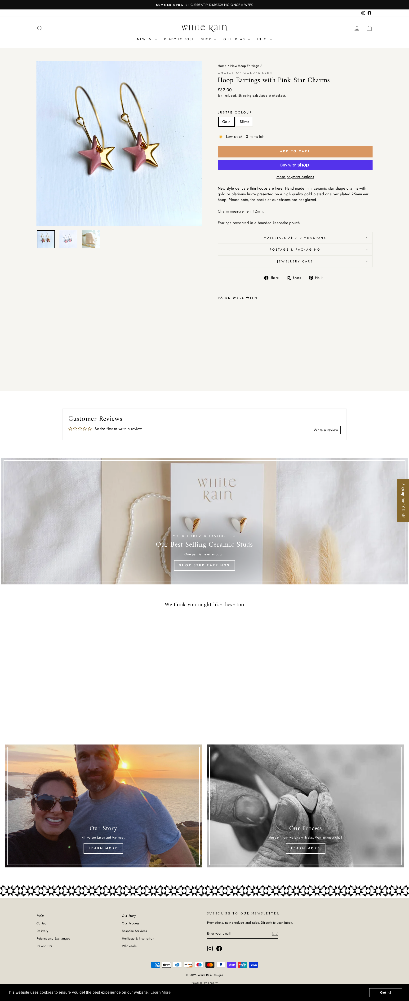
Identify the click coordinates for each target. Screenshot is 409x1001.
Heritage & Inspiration (138, 938)
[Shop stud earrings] (204, 521)
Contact (41, 923)
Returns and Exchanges (53, 938)
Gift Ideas (235, 39)
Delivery (42, 930)
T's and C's (44, 946)
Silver (244, 121)
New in (145, 39)
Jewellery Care (295, 261)
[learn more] (103, 805)
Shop (207, 39)
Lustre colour (235, 112)
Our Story (129, 915)
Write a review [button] (326, 430)
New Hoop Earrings (244, 65)
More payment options (295, 176)
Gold (226, 121)
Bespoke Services (134, 930)
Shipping (245, 95)
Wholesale (129, 946)
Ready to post (179, 39)
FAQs (40, 915)
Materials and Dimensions (295, 237)
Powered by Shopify (204, 983)
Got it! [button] (385, 992)
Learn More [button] (161, 992)
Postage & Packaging (295, 249)
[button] (403, 500)
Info (262, 39)
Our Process (130, 923)
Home (222, 65)
